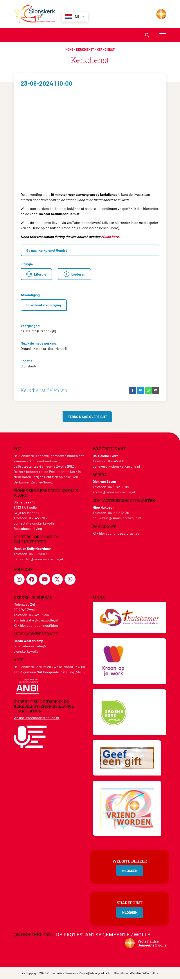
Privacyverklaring (100, 973)
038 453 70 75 (39, 518)
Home (69, 49)
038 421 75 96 (39, 615)
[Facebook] (132, 390)
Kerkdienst (85, 49)
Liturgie (40, 274)
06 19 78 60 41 (39, 554)
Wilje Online (150, 973)
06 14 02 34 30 (118, 512)
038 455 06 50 (118, 461)
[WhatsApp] (148, 390)
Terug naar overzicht (87, 416)
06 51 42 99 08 (118, 487)
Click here (111, 236)
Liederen (78, 274)
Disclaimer (121, 973)
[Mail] (155, 390)
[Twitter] (140, 390)
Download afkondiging (43, 305)
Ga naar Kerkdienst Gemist (46, 250)
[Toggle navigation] (162, 35)
